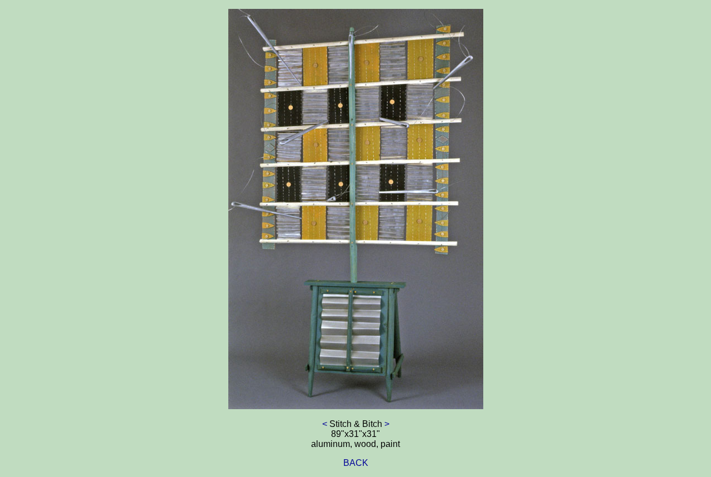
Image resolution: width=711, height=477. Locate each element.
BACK (355, 463)
